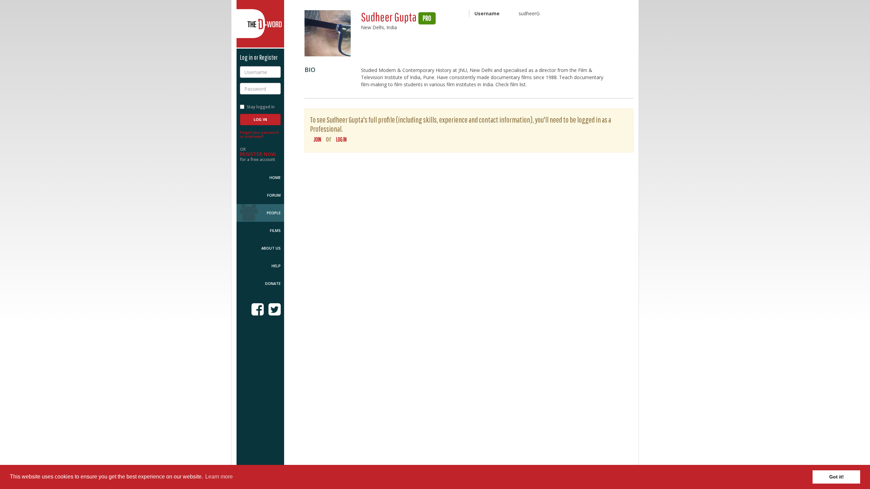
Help (276, 265)
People (274, 212)
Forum (274, 195)
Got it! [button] (836, 476)
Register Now (258, 154)
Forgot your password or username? (259, 134)
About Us (271, 248)
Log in (341, 139)
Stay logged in (261, 107)
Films (275, 230)
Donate (273, 283)
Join (317, 139)
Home (275, 177)
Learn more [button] (219, 476)
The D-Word (260, 24)
